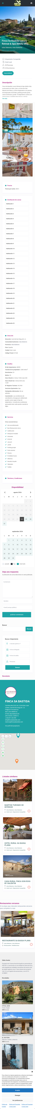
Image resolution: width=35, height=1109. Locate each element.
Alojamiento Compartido (13, 59)
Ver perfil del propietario (12, 726)
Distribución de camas (14, 200)
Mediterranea (15, 945)
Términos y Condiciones (14, 478)
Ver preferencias (17, 1100)
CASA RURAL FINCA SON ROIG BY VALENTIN (17, 882)
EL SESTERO (6, 1037)
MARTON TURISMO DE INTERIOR (14, 806)
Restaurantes (7, 945)
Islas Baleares (7, 47)
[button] (32, 1072)
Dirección (10, 336)
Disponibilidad (8, 73)
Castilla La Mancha (12, 1039)
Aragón (8, 1008)
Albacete (4, 1039)
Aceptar (17, 1090)
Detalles (9, 364)
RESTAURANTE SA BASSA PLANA (16, 941)
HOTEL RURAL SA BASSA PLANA (15, 844)
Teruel (3, 1008)
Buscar (4, 625)
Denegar (17, 1095)
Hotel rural (8, 62)
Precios (9, 185)
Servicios (10, 417)
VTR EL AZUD (6, 1006)
